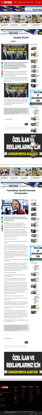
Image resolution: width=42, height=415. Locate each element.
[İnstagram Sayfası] (5, 392)
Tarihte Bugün (31, 396)
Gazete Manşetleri (31, 401)
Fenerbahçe (6, 227)
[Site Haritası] (1, 394)
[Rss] (10, 392)
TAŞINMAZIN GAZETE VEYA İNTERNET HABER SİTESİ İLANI (36, 112)
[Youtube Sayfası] (7, 392)
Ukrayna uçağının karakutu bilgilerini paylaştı (35, 130)
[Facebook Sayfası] (1, 392)
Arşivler (17, 396)
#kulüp (21, 334)
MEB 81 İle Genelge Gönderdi (36, 48)
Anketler (37, 390)
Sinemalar (31, 397)
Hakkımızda (2, 398)
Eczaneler (31, 393)
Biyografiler (38, 391)
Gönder (26, 124)
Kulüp (5, 229)
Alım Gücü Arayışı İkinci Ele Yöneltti (36, 71)
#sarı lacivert (17, 334)
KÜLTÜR (23, 395)
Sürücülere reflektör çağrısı (36, 156)
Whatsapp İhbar (3, 405)
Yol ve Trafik (31, 390)
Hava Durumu (31, 389)
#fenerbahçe (11, 334)
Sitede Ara (38, 389)
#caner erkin (6, 334)
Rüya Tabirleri (38, 392)
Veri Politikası (3, 400)
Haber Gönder (3, 406)
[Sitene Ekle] (3, 394)
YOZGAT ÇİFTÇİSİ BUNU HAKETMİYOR (36, 75)
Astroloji (37, 394)
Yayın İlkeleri (3, 399)
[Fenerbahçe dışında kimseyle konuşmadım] (14, 206)
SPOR (23, 396)
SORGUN (19, 2)
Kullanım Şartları (3, 404)
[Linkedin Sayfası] (8, 392)
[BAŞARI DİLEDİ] (14, 51)
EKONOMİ (24, 2)
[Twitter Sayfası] (3, 392)
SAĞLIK (32, 2)
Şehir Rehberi (31, 399)
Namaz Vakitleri (30, 392)
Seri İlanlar (31, 398)
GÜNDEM (15, 2)
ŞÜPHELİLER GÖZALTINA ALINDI (36, 85)
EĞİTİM (28, 2)
